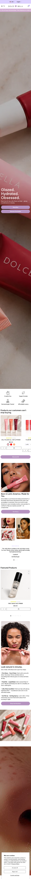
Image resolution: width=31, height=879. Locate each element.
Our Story (15, 511)
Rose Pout (8, 444)
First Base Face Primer (15, 603)
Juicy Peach (14, 444)
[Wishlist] (20, 417)
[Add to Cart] (14, 448)
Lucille (27, 444)
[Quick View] (20, 419)
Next (28, 588)
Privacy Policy (15, 864)
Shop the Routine (15, 703)
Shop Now (15, 207)
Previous (2, 588)
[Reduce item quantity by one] (1, 448)
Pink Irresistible (11, 444)
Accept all (15, 868)
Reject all (14, 871)
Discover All (15, 457)
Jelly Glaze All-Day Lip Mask (11, 440)
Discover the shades (15, 211)
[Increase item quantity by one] (5, 448)
